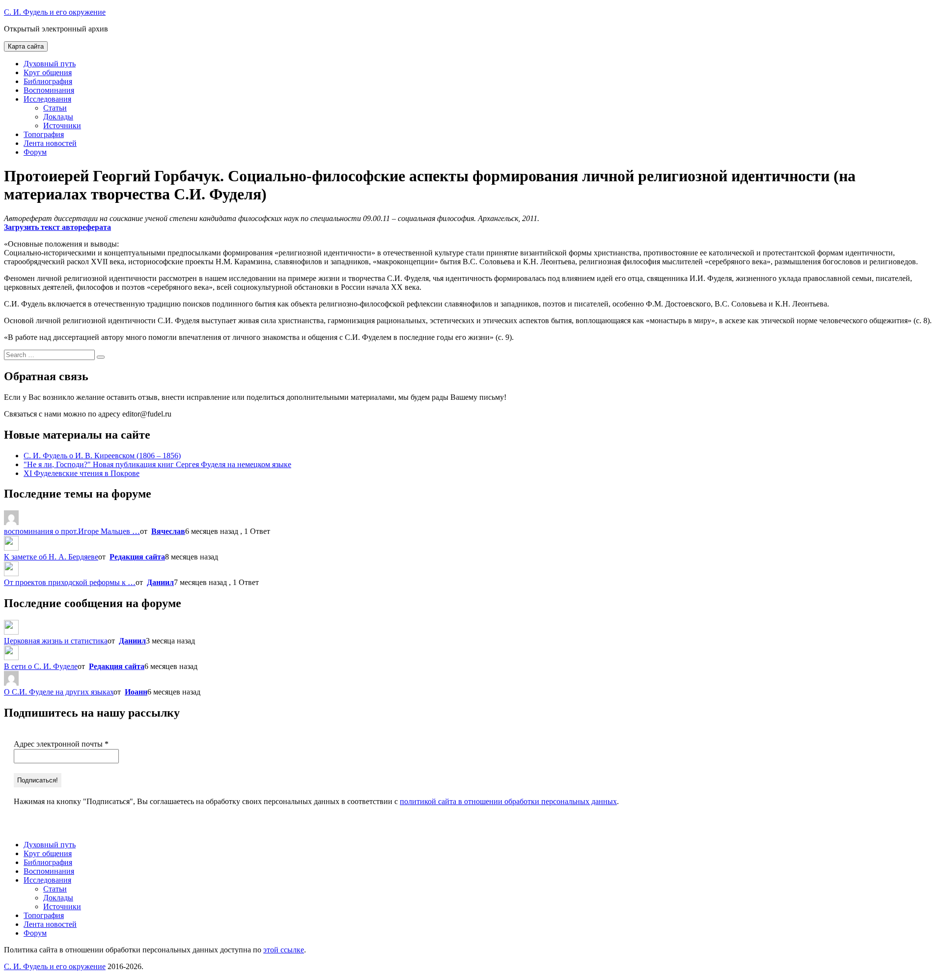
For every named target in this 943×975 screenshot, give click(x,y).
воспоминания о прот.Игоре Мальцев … (72, 531)
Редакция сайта (137, 557)
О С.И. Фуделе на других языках (58, 692)
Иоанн (136, 692)
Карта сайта (26, 46)
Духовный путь (50, 63)
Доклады (58, 116)
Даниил (160, 582)
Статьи (55, 108)
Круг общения (48, 72)
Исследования (47, 99)
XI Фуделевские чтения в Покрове (81, 473)
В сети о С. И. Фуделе (41, 666)
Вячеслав (168, 531)
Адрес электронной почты (61, 744)
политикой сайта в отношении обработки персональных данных (508, 801)
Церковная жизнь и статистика (56, 641)
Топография (44, 134)
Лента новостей (50, 143)
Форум (35, 152)
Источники (62, 125)
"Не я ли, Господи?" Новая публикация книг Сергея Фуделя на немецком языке (157, 464)
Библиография (48, 81)
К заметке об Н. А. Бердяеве (51, 557)
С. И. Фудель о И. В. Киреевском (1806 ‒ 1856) (102, 455)
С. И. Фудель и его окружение (55, 12)
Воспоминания (49, 90)
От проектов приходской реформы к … (70, 582)
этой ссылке (283, 950)
